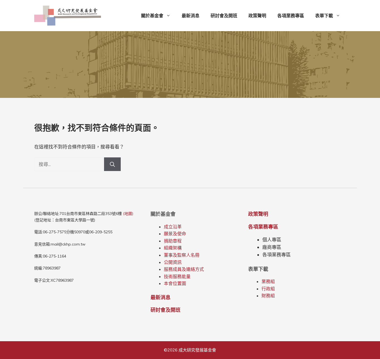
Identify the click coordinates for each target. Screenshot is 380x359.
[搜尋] (112, 164)
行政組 (268, 288)
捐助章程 (173, 241)
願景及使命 (175, 233)
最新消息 (190, 15)
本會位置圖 (175, 283)
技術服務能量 (177, 276)
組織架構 (173, 248)
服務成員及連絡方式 (184, 269)
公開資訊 (173, 262)
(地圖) (128, 213)
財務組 (268, 295)
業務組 (268, 281)
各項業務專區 (290, 15)
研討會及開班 (224, 15)
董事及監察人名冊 (181, 255)
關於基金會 (152, 15)
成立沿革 (173, 226)
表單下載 (324, 15)
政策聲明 (257, 15)
